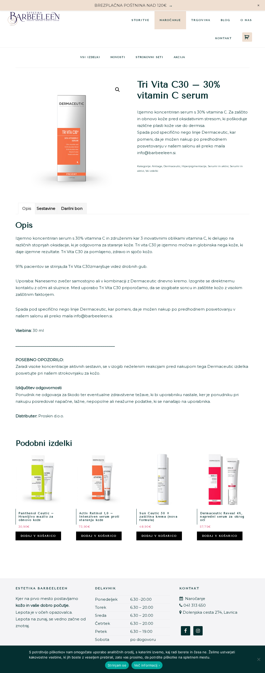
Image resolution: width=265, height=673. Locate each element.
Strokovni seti (149, 57)
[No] (258, 659)
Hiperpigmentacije (194, 166)
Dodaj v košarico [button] (38, 536)
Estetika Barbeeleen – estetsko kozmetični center (34, 19)
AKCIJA (179, 57)
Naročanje (194, 598)
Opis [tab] (26, 208)
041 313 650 (194, 605)
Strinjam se (117, 665)
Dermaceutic (172, 166)
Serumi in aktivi (218, 166)
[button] (117, 89)
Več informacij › (147, 665)
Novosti (118, 57)
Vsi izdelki (90, 57)
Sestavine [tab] (46, 208)
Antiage (157, 166)
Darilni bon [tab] (72, 208)
